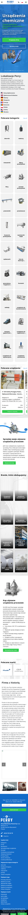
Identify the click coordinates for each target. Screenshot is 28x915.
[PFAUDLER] (6, 670)
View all (25, 118)
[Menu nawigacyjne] (2, 2)
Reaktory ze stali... (6, 881)
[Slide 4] (13, 70)
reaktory (3, 869)
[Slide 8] (23, 70)
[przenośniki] (7, 200)
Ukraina (6, 112)
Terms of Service (5, 858)
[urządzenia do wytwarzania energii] (7, 345)
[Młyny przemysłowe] (21, 152)
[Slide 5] (15, 70)
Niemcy (6, 98)
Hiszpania (6, 100)
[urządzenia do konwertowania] (21, 297)
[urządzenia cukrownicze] (21, 345)
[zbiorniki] (7, 128)
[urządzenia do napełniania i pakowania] (21, 321)
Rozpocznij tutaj (9, 463)
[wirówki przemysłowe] (21, 176)
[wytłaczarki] (7, 249)
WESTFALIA (4, 902)
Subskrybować (14, 810)
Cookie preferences (6, 860)
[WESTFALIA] (18, 670)
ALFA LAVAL (4, 896)
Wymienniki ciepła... (6, 883)
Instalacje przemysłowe (7, 852)
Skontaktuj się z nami (11, 650)
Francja (6, 102)
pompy (3, 872)
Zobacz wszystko (5, 874)
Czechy (6, 109)
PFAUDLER (4, 894)
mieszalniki (4, 870)
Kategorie (3, 842)
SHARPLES (4, 900)
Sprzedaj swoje (14, 46)
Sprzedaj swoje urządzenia (8, 848)
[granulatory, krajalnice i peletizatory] (7, 273)
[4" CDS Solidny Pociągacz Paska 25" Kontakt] (12, 380)
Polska (6, 107)
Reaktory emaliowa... (7, 885)
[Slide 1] (5, 70)
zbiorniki (3, 865)
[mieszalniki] (7, 152)
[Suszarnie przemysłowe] (7, 225)
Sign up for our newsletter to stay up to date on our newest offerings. (14, 801)
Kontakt (3, 850)
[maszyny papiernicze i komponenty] (7, 321)
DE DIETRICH (4, 898)
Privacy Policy (5, 856)
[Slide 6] (18, 70)
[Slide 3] (10, 70)
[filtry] (7, 176)
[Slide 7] (20, 70)
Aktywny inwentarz (6, 854)
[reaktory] (21, 128)
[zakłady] (7, 297)
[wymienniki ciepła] (21, 225)
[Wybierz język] (22, 2)
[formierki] (21, 273)
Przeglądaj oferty (14, 40)
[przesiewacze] (21, 200)
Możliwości (4, 846)
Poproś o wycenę (12, 411)
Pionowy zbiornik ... (6, 879)
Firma (2, 844)
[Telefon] (18, 2)
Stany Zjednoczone (9, 93)
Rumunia (6, 105)
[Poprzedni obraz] (4, 764)
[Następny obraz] (24, 764)
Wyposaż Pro (7, 908)
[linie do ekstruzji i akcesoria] (21, 249)
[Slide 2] (8, 70)
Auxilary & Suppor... (6, 867)
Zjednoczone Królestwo (10, 95)
